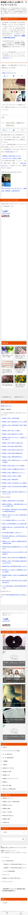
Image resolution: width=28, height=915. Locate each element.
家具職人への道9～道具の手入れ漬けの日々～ (13, 449)
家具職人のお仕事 (7, 771)
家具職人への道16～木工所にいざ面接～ (12, 476)
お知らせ (5, 747)
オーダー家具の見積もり (8, 860)
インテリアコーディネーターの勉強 (11, 750)
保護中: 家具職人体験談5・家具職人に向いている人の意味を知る (20, 371)
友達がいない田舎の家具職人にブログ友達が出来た (14, 523)
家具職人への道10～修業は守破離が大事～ (12, 453)
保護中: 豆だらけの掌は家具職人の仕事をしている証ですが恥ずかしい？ (20, 357)
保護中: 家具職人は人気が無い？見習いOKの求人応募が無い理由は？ (20, 385)
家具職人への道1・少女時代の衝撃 (10, 418)
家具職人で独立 (6, 819)
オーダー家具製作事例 (8, 757)
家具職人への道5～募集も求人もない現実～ (12, 434)
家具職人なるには (10, 125)
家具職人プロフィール (6, 405)
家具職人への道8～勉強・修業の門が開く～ (12, 446)
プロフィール (6, 874)
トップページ (6, 857)
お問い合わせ (5, 57)
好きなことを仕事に (10, 122)
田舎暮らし (5, 782)
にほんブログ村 (5, 213)
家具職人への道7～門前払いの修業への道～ (12, 442)
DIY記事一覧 (6, 822)
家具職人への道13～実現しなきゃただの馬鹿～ (13, 465)
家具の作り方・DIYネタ (8, 768)
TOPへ (21, 913)
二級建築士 (5, 761)
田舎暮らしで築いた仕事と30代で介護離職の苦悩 (14, 557)
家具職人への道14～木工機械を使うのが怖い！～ (14, 469)
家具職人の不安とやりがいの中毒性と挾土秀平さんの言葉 (21, 397)
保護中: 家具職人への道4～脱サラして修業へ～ (7, 356)
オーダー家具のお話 (7, 754)
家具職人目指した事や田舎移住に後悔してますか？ (14, 566)
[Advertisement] (14, 279)
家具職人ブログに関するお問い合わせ (12, 878)
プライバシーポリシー (8, 881)
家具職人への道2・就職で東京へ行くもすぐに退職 (14, 421)
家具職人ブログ (6, 775)
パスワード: (4, 115)
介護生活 (5, 764)
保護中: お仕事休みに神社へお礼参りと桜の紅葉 (7, 385)
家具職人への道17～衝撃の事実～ (10, 479)
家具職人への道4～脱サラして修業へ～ (11, 430)
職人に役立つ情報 (7, 785)
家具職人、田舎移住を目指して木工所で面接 (13, 500)
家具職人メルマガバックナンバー (9, 73)
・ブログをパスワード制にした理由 (11, 158)
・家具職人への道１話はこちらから (11, 156)
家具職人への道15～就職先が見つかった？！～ (13, 472)
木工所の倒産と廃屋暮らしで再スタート (12, 532)
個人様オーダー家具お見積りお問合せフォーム (15, 864)
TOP (13, 847)
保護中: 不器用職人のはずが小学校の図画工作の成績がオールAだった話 (7, 371)
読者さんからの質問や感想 (9, 789)
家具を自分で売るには (8, 815)
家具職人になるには (7, 805)
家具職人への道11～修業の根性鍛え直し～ (12, 456)
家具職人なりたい (20, 122)
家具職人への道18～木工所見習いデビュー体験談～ (14, 483)
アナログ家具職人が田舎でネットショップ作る (13, 520)
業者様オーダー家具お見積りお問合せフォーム (15, 867)
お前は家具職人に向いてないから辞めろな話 (8, 397)
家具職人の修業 (6, 808)
